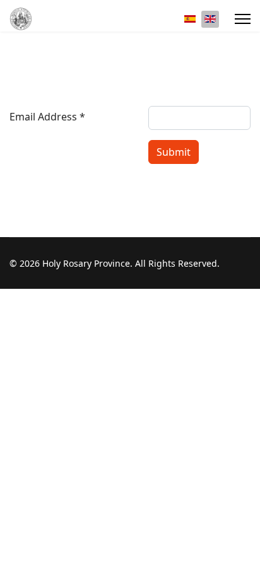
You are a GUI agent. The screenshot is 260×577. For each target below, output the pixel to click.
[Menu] (243, 19)
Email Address (47, 117)
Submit (174, 152)
